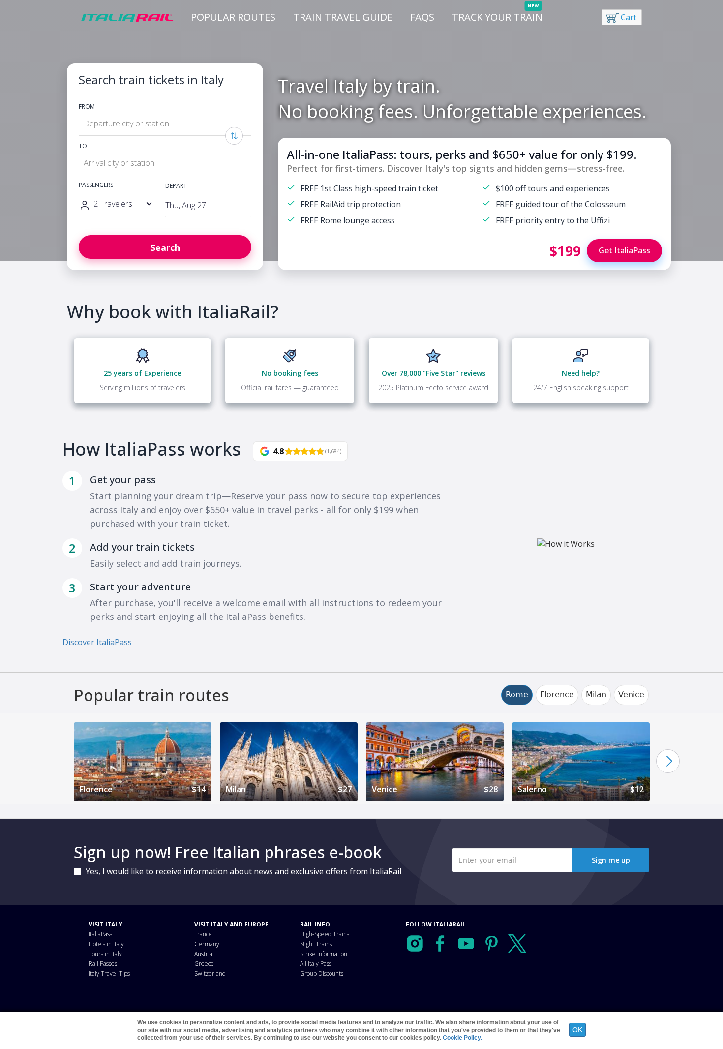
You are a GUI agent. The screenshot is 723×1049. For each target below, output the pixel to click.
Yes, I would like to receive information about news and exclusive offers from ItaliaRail (243, 871)
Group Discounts (321, 973)
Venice (631, 694)
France (203, 934)
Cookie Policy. (462, 1037)
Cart (628, 17)
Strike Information (323, 954)
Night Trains (316, 944)
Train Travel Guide (342, 17)
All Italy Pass (315, 963)
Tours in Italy (105, 954)
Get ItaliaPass (624, 250)
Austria (203, 954)
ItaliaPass (100, 934)
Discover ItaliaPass (97, 642)
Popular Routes (233, 17)
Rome (517, 694)
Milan (596, 694)
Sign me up (611, 859)
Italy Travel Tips (109, 973)
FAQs (422, 17)
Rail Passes (103, 963)
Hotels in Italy (106, 944)
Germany (206, 944)
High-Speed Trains (324, 934)
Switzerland (210, 973)
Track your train (497, 17)
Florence (557, 694)
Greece (204, 963)
